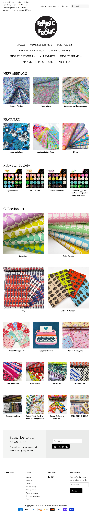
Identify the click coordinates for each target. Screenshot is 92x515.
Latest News (8, 472)
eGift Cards (64, 44)
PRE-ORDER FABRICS (31, 50)
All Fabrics (47, 56)
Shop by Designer (22, 56)
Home (21, 44)
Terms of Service (32, 493)
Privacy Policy (31, 490)
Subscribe (61, 447)
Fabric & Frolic (45, 506)
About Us (65, 62)
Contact (29, 483)
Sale (51, 62)
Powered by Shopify (59, 506)
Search (28, 477)
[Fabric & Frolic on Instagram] (52, 477)
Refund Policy (31, 487)
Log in (41, 6)
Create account (53, 6)
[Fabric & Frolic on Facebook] (49, 477)
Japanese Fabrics (41, 44)
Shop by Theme (70, 56)
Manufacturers (59, 50)
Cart (66, 6)
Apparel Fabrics (33, 62)
